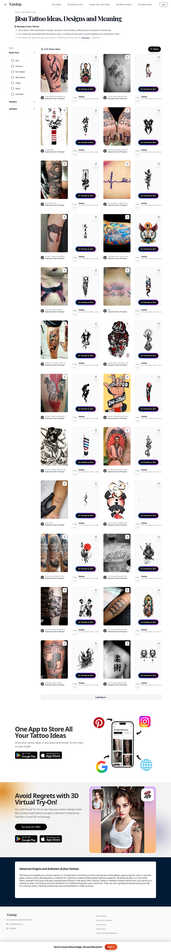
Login (164, 4)
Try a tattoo (56, 4)
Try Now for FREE (30, 826)
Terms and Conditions (104, 920)
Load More (100, 697)
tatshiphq (12, 928)
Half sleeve (20, 77)
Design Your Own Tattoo (99, 4)
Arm (17, 60)
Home (17, 12)
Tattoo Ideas (26, 12)
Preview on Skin (87, 89)
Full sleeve (20, 71)
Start (109, 947)
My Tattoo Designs (124, 4)
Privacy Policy (101, 925)
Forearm (19, 66)
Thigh (18, 83)
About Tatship (101, 916)
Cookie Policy (101, 929)
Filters (156, 49)
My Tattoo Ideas (145, 4)
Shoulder (19, 94)
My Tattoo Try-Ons (75, 4)
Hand (17, 88)
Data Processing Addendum (106, 933)
